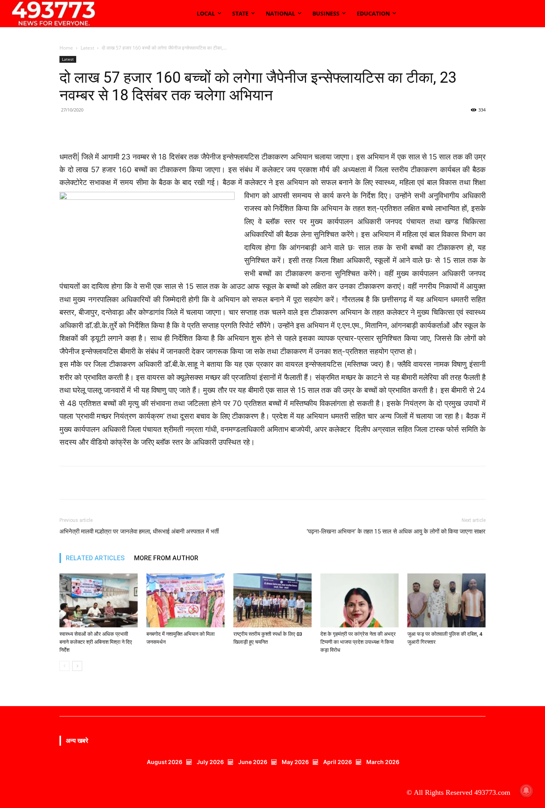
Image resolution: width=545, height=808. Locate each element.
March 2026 (382, 761)
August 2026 (164, 761)
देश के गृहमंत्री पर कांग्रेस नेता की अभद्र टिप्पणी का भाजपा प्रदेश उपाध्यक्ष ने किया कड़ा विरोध (358, 642)
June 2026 (252, 761)
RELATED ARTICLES (95, 558)
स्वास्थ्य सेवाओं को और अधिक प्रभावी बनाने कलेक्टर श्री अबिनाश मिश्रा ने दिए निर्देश (95, 642)
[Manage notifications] (526, 790)
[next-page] (77, 666)
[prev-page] (64, 666)
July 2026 (210, 761)
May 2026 (295, 761)
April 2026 (337, 761)
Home (66, 47)
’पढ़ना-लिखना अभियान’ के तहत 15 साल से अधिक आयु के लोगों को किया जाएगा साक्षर (396, 531)
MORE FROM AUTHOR (166, 558)
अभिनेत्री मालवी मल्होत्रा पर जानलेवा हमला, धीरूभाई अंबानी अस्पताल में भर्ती (139, 531)
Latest (87, 47)
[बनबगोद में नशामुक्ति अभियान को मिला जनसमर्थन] (185, 600)
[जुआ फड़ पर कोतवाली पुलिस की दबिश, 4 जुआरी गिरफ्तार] (446, 600)
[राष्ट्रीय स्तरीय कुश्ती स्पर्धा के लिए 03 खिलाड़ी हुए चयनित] (272, 600)
